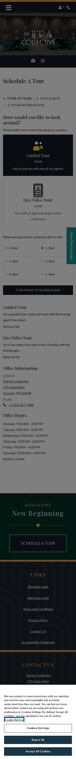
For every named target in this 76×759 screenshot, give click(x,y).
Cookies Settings (38, 728)
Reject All (38, 739)
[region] (38, 722)
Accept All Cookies (38, 751)
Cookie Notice (14, 720)
